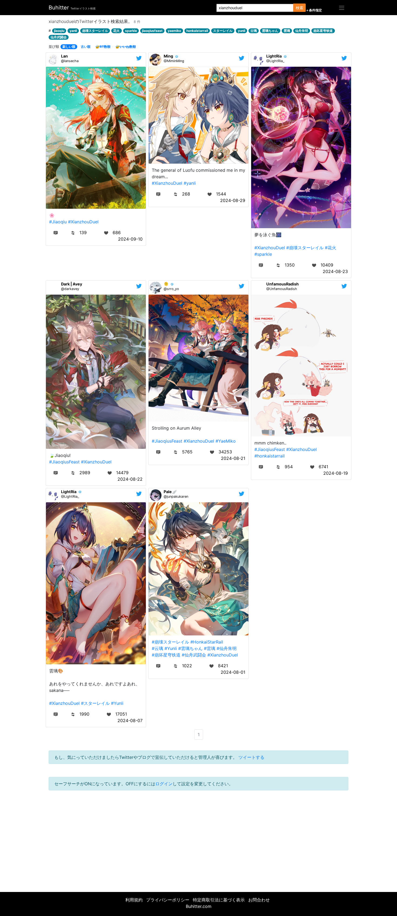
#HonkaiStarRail (206, 642)
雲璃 (287, 31)
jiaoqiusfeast (152, 31)
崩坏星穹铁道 (323, 31)
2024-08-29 (232, 200)
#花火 (330, 247)
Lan (64, 56)
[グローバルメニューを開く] (341, 7)
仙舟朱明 (301, 31)
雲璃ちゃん (270, 31)
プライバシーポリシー (167, 899)
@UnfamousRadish (281, 289)
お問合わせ (259, 899)
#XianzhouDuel (83, 221)
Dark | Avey (71, 284)
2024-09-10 (130, 239)
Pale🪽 (170, 491)
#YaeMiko (226, 441)
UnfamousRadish (282, 284)
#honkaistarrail (269, 456)
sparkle (131, 31)
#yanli (190, 183)
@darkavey (70, 289)
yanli (73, 31)
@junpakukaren (176, 496)
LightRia (274, 56)
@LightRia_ (275, 61)
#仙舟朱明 (227, 648)
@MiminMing (174, 61)
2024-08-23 (335, 271)
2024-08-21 (233, 458)
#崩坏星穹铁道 (166, 655)
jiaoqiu (59, 31)
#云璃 (157, 648)
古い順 (85, 47)
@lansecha (70, 61)
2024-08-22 (130, 479)
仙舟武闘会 (59, 37)
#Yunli (117, 703)
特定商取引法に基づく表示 (219, 899)
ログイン (164, 783)
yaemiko (174, 31)
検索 (299, 7)
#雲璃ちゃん (190, 648)
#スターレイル (95, 703)
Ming (168, 56)
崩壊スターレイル (95, 31)
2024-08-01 (233, 672)
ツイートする (251, 757)
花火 (116, 31)
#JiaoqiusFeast (64, 461)
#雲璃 (209, 648)
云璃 (253, 31)
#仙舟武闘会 (194, 655)
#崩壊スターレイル (305, 247)
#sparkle (263, 254)
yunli (241, 31)
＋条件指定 (314, 10)
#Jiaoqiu (58, 221)
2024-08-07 (130, 720)
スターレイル (223, 31)
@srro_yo (171, 289)
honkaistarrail (197, 31)
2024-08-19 (335, 473)
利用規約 (134, 899)
